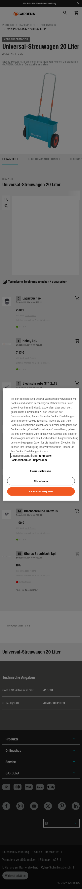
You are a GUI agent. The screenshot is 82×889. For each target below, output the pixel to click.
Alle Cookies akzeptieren (41, 491)
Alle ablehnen (41, 480)
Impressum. (40, 460)
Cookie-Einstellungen (41, 470)
